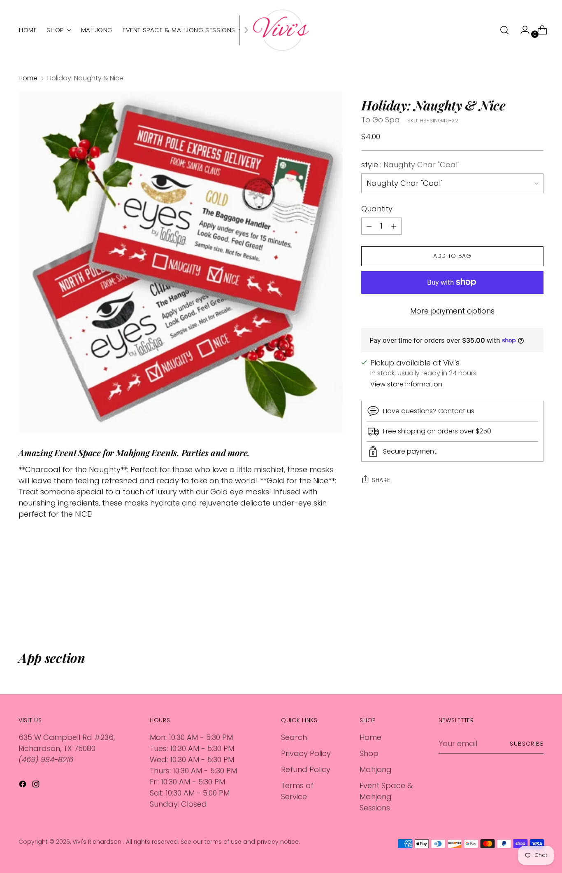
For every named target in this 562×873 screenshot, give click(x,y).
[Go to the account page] (521, 30)
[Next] (246, 30)
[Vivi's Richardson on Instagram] (37, 785)
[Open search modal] (504, 30)
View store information (406, 384)
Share (381, 480)
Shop (369, 753)
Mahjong (376, 769)
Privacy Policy (306, 753)
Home (28, 78)
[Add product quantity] (369, 226)
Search (294, 737)
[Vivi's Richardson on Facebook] (23, 785)
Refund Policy (305, 769)
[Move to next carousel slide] (536, 606)
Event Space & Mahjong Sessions (386, 796)
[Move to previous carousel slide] (518, 606)
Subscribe (526, 744)
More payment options (452, 311)
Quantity (376, 209)
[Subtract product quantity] (393, 226)
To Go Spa (380, 120)
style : (410, 164)
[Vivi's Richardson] (281, 30)
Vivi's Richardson (97, 842)
